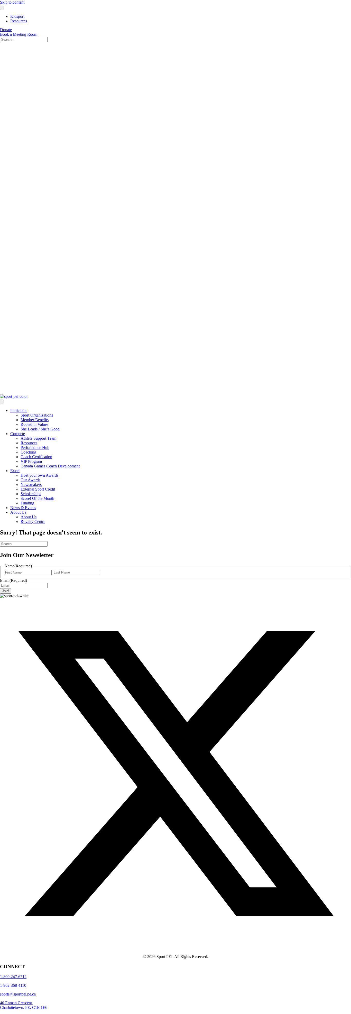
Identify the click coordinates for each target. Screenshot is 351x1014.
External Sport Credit (38, 489)
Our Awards (30, 480)
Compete (17, 433)
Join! (5, 591)
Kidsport (17, 16)
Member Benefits (35, 420)
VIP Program (31, 461)
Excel (15, 470)
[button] (175, 948)
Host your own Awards (39, 475)
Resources (18, 21)
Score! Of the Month (37, 498)
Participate (18, 410)
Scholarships (31, 494)
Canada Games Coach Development (50, 466)
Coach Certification (36, 457)
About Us (18, 512)
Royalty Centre (33, 521)
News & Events (23, 507)
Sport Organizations (37, 415)
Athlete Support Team (38, 438)
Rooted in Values (34, 424)
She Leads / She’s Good (40, 429)
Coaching (28, 452)
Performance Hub (35, 447)
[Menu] (2, 7)
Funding (27, 503)
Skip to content (12, 2)
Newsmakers (31, 484)
